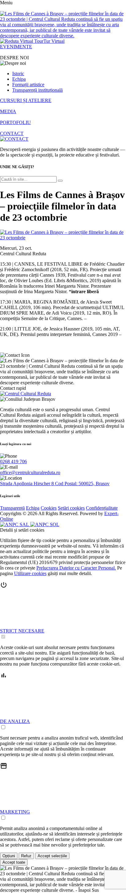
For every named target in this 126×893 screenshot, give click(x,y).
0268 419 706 (13, 461)
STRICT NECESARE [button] (22, 630)
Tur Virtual (54, 41)
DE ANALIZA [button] (15, 721)
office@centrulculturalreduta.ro (30, 472)
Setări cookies (71, 508)
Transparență (12, 508)
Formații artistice (28, 84)
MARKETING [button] (15, 811)
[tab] (63, 610)
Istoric (18, 73)
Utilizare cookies (30, 573)
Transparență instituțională (37, 90)
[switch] (3, 637)
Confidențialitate (102, 508)
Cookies (49, 508)
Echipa (19, 79)
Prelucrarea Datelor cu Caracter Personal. (76, 567)
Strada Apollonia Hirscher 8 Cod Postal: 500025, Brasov (54, 483)
